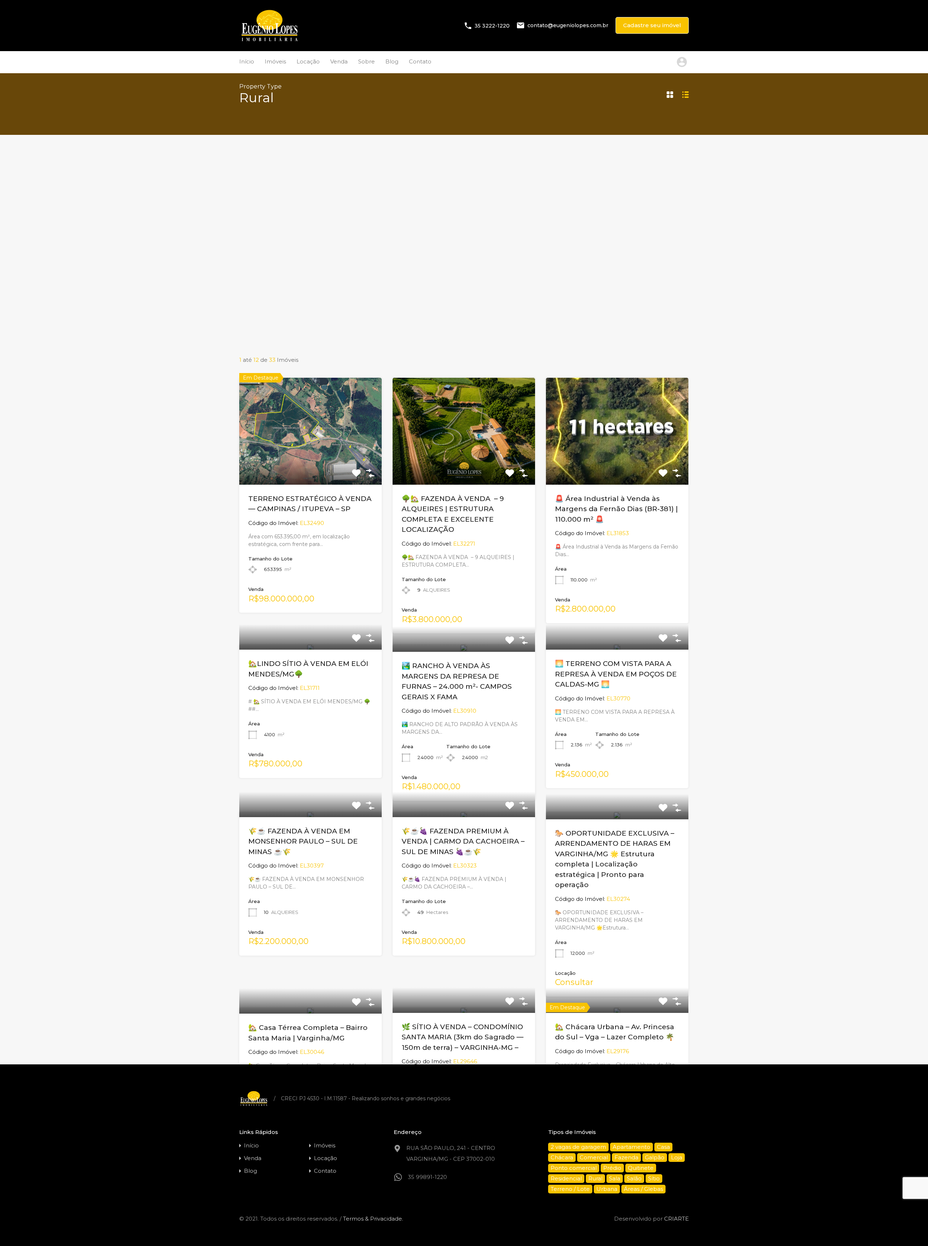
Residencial (566, 1178)
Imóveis (275, 61)
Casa (663, 1146)
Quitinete (641, 1167)
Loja (676, 1157)
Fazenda (626, 1157)
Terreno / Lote (570, 1188)
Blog (391, 61)
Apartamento (631, 1146)
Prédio (612, 1167)
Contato (420, 61)
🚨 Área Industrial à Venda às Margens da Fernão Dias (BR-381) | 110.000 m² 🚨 (616, 508)
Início (246, 61)
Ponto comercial (574, 1167)
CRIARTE (676, 1218)
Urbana (606, 1188)
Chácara (562, 1157)
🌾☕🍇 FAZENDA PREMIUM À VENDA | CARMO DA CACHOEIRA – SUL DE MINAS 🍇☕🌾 (463, 841)
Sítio (654, 1178)
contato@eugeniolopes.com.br (567, 25)
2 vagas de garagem (578, 1146)
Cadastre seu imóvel (652, 25)
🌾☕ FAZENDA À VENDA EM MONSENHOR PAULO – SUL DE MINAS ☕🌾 (303, 841)
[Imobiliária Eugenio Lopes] (269, 40)
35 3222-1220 (492, 25)
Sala (614, 1178)
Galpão (654, 1157)
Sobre (366, 61)
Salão (634, 1178)
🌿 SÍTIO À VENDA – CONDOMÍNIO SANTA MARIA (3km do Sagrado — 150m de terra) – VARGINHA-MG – (462, 1037)
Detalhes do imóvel (310, 463)
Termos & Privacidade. (373, 1218)
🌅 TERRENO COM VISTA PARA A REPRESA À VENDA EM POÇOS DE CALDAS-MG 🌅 (616, 673)
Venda (339, 61)
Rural (595, 1178)
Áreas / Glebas (643, 1188)
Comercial (594, 1157)
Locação (308, 61)
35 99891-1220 (427, 1176)
